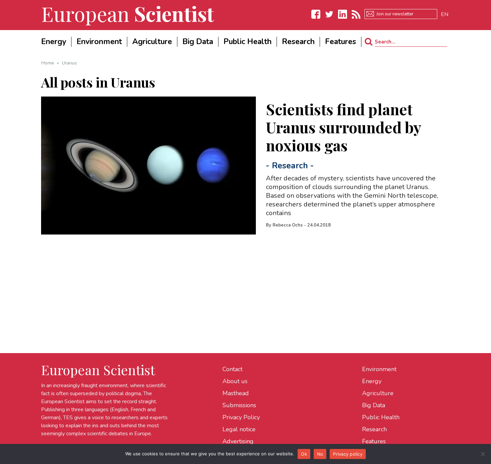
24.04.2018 (319, 225)
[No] (482, 454)
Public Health (380, 417)
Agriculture (377, 393)
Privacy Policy (241, 417)
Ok (304, 454)
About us (235, 381)
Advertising (238, 441)
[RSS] (356, 14)
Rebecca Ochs (288, 225)
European (127, 13)
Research (290, 165)
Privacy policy (347, 454)
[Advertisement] (241, 281)
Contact (232, 369)
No (320, 454)
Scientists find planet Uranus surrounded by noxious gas (343, 127)
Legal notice (239, 429)
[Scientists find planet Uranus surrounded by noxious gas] (148, 166)
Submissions (239, 405)
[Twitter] (329, 14)
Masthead (235, 393)
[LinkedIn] (342, 14)
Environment (379, 369)
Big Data (373, 405)
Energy (371, 381)
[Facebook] (316, 14)
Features (374, 441)
